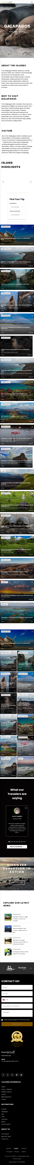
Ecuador (3, 1109)
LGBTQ (3, 1087)
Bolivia (3, 1122)
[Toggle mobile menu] (32, 2)
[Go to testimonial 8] (21, 841)
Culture (3, 1094)
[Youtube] (21, 1075)
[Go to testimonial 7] (19, 841)
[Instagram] (7, 1075)
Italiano (24, 1152)
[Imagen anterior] (3, 968)
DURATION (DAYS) (15, 211)
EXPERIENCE (13, 203)
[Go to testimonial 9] (23, 841)
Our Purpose (5, 1134)
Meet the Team (6, 1136)
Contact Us (4, 1139)
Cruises (3, 1099)
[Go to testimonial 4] (14, 841)
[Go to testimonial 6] (17, 841)
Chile (2, 1117)
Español (8, 1148)
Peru (2, 1114)
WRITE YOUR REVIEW (16, 847)
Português (9, 1152)
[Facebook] (3, 1075)
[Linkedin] (16, 1075)
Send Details (17, 1024)
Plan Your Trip (17, 883)
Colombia (4, 1119)
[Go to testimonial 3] (12, 841)
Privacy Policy (17, 1159)
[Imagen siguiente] (31, 968)
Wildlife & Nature (6, 1092)
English (16, 1148)
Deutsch (24, 1148)
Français (16, 1152)
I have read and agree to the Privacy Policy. (17, 1020)
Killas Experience (6, 1097)
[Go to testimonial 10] (24, 841)
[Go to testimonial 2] (10, 841)
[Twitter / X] (12, 1075)
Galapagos (4, 1111)
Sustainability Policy (23, 1156)
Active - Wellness (6, 1089)
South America (5, 1124)
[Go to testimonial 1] (9, 841)
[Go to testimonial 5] (16, 841)
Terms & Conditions (11, 1156)
